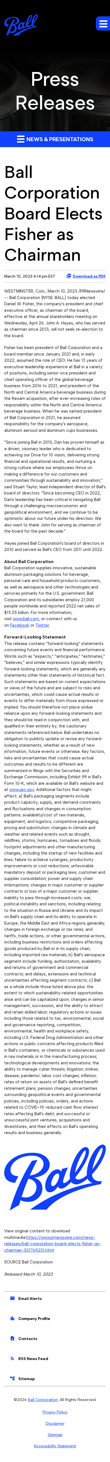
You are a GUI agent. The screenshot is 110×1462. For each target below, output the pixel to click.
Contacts (23, 1338)
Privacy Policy (55, 1412)
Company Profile (30, 1318)
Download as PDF (89, 276)
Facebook (19, 625)
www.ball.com (26, 618)
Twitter (42, 625)
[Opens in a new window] (55, 1175)
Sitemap (22, 1378)
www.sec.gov (21, 789)
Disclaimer (55, 1423)
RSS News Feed (29, 1358)
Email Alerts (26, 1298)
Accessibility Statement (55, 1446)
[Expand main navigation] (103, 23)
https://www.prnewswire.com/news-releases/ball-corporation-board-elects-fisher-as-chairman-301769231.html (52, 1244)
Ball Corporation (43, 1399)
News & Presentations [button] (59, 139)
